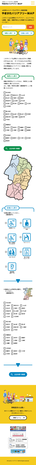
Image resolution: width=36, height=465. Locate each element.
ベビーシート (25, 238)
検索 (30, 27)
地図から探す (8, 33)
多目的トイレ (11, 224)
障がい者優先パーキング (11, 238)
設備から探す (25, 33)
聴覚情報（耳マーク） (11, 268)
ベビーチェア (11, 253)
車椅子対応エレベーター (25, 253)
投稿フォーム (17, 417)
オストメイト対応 (25, 224)
